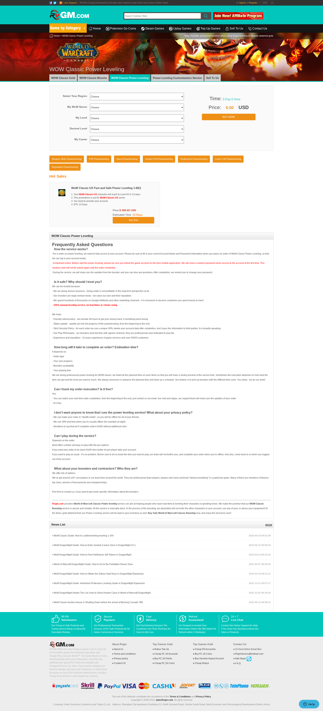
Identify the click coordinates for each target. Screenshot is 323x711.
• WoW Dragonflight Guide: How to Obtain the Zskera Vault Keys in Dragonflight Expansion (98, 573)
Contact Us (259, 28)
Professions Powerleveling (193, 159)
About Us (118, 649)
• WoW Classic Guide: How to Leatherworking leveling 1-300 (83, 535)
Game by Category (65, 28)
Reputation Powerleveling (65, 167)
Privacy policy (121, 658)
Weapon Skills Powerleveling (66, 159)
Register (253, 2)
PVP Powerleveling (99, 159)
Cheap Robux (202, 663)
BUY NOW (228, 116)
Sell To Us (236, 28)
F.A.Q (238, 663)
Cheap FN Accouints (205, 649)
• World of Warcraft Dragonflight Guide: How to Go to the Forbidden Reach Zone (92, 564)
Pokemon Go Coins (123, 28)
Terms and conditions (125, 654)
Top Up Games (210, 28)
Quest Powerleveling (127, 159)
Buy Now (133, 220)
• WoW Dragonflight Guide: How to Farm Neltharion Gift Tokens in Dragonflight (91, 554)
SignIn (242, 2)
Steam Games (154, 28)
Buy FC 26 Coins (203, 654)
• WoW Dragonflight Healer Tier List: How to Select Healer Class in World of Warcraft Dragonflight (101, 593)
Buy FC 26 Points (163, 658)
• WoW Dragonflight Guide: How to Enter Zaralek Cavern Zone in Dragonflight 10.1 (94, 545)
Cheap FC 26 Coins (164, 663)
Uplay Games (182, 28)
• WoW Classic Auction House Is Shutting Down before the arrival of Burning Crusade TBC (97, 602)
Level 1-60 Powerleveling (228, 159)
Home (97, 28)
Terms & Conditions (180, 696)
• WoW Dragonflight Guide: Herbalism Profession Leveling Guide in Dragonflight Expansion (98, 583)
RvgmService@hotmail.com (249, 654)
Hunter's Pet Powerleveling (159, 159)
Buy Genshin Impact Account (209, 658)
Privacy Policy (203, 696)
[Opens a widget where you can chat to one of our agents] (309, 704)
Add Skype (241, 658)
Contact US (120, 663)
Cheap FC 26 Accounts (166, 654)
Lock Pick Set (95, 659)
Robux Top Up (161, 649)
